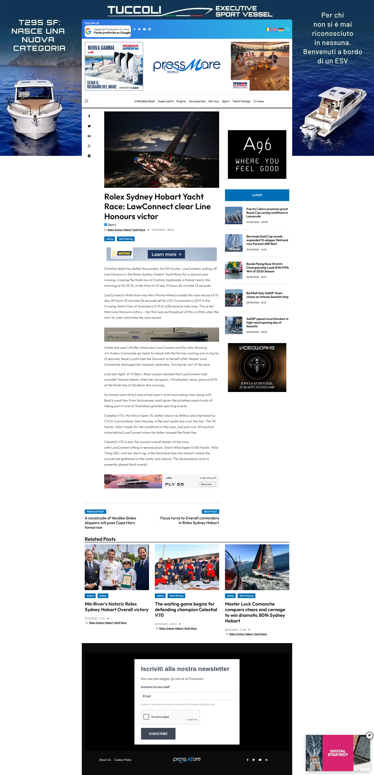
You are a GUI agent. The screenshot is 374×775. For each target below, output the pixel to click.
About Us (105, 760)
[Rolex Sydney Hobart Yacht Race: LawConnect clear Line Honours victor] (89, 136)
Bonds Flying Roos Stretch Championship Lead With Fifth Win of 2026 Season (267, 267)
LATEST (257, 195)
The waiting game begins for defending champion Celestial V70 (186, 609)
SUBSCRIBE (158, 733)
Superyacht (166, 101)
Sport (226, 101)
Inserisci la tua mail (155, 687)
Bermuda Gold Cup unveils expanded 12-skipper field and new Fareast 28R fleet (267, 239)
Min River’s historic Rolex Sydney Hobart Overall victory (117, 606)
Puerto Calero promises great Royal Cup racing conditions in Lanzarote (267, 212)
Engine (181, 101)
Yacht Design (241, 101)
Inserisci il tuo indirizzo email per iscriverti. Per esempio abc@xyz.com (178, 704)
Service (213, 101)
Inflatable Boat (144, 101)
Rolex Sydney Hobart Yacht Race (126, 229)
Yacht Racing (126, 238)
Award (90, 595)
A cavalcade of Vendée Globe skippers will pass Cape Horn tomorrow (110, 522)
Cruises (259, 101)
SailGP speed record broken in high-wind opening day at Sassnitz (267, 322)
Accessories (197, 101)
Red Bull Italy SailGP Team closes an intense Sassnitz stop (267, 295)
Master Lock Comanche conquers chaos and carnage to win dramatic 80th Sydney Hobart (255, 612)
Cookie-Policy (123, 760)
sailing (109, 238)
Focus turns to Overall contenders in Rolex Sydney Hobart (189, 520)
